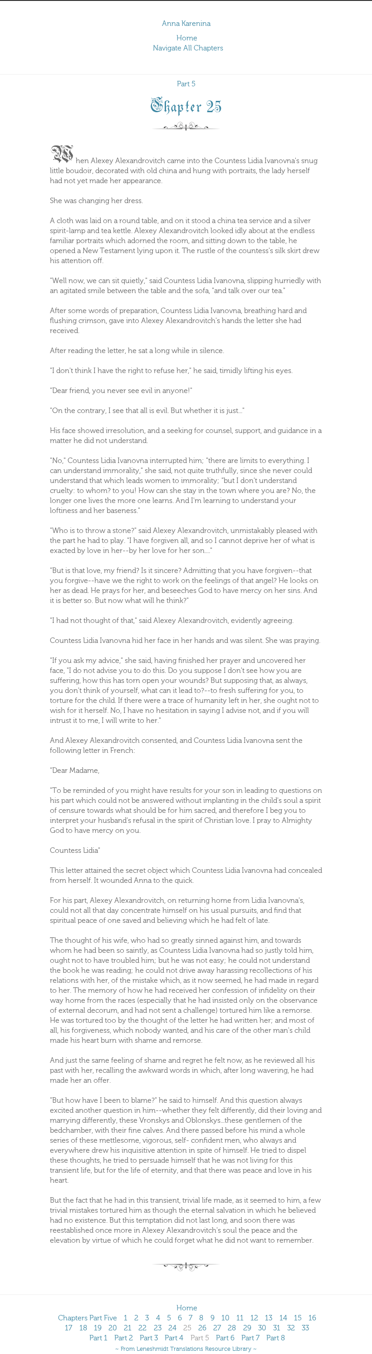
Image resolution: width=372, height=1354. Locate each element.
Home (186, 38)
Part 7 (250, 1338)
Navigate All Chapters (188, 48)
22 (142, 1328)
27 (217, 1328)
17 (68, 1328)
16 (312, 1318)
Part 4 (174, 1338)
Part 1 (98, 1338)
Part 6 (225, 1338)
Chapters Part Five (87, 1318)
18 (83, 1328)
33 (305, 1328)
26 (202, 1328)
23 (158, 1328)
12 (254, 1318)
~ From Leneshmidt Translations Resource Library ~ (186, 1349)
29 (247, 1328)
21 (128, 1328)
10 (225, 1318)
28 (232, 1328)
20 (112, 1328)
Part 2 (123, 1338)
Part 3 (149, 1338)
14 (283, 1318)
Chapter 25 (186, 104)
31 (276, 1328)
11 (240, 1318)
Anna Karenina (186, 24)
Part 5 (186, 84)
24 (172, 1328)
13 (268, 1318)
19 (98, 1328)
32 (291, 1328)
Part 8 (275, 1338)
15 (298, 1318)
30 (262, 1328)
